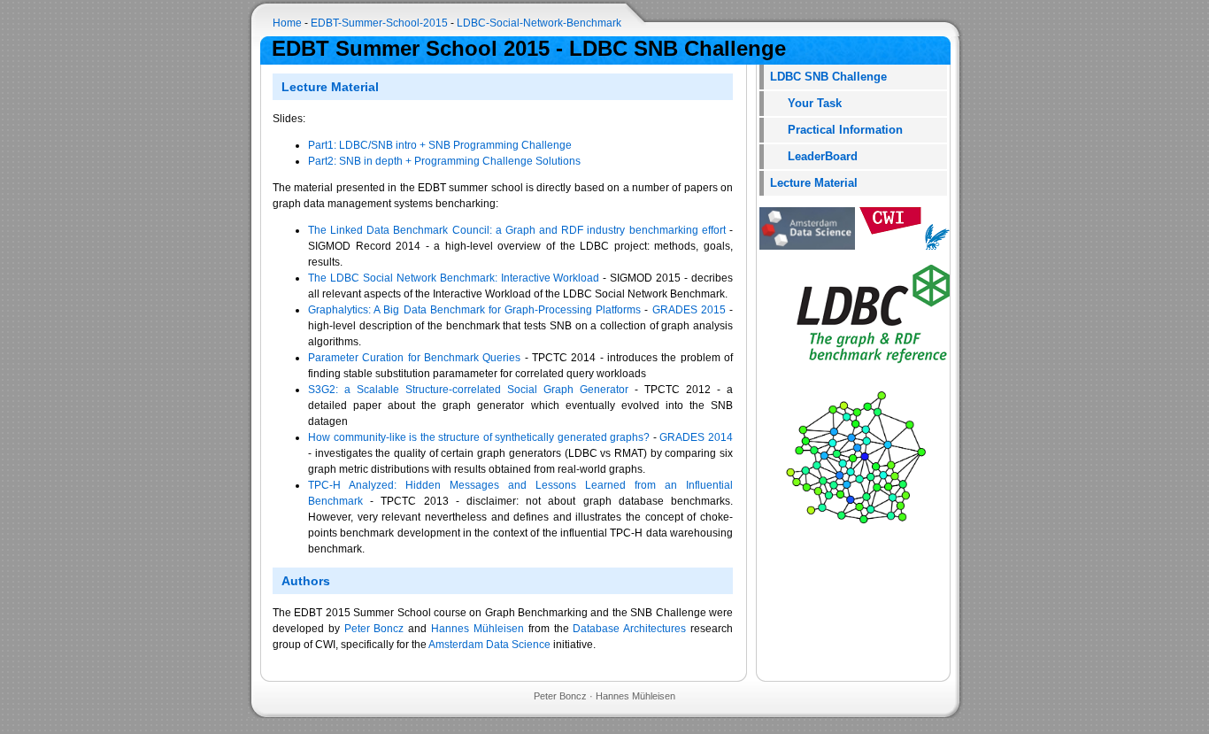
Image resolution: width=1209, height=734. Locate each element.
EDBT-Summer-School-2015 (379, 23)
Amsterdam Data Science (489, 644)
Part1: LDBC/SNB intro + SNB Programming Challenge (440, 145)
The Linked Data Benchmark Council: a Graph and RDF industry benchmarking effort (517, 230)
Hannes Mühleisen (477, 628)
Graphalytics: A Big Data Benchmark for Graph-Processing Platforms (474, 310)
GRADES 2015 (689, 310)
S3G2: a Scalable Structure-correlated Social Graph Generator (468, 389)
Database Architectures (629, 628)
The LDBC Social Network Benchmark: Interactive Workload (453, 278)
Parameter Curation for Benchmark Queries (414, 358)
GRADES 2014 (696, 437)
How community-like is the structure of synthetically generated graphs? (479, 437)
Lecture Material (814, 182)
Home (287, 23)
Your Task (806, 103)
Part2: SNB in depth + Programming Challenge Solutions (444, 161)
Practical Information (836, 129)
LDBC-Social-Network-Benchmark (539, 23)
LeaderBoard (814, 156)
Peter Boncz (374, 628)
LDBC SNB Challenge (828, 76)
